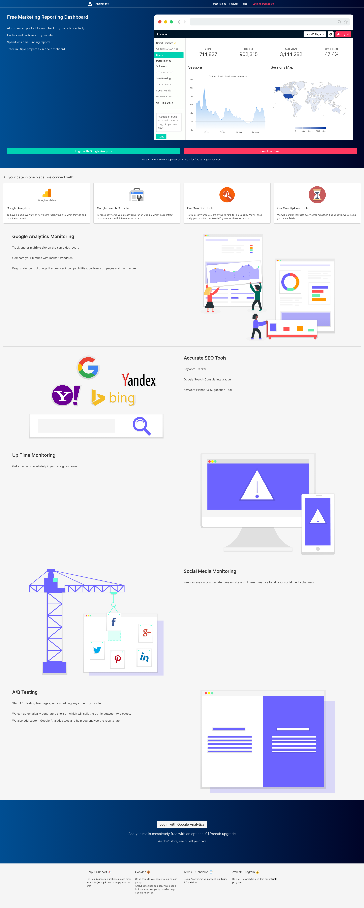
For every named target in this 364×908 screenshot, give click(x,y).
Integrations (219, 3)
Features (233, 3)
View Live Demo (270, 151)
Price (244, 3)
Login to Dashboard (263, 3)
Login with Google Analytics (93, 151)
